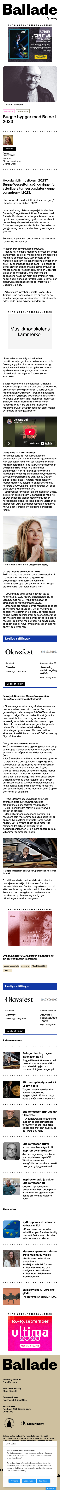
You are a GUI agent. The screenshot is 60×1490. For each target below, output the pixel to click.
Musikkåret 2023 (39, 966)
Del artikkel (9, 149)
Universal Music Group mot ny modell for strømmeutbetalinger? (26, 698)
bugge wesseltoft (11, 966)
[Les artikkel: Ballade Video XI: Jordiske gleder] (30, 1295)
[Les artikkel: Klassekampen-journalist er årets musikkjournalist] (30, 1263)
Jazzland (25, 966)
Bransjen (23, 111)
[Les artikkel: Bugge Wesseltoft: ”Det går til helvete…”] (30, 1120)
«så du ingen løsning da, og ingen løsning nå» (28, 598)
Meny (54, 18)
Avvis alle (14, 1481)
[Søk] (48, 18)
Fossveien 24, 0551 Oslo (15, 1400)
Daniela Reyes (37, 292)
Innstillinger (50, 1488)
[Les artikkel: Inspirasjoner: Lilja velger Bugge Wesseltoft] (30, 1188)
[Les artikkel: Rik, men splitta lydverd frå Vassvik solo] (30, 1089)
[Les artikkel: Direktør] (20, 662)
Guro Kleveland (10, 1382)
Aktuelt (8, 111)
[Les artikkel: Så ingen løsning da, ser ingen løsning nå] (30, 1060)
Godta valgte (28, 1481)
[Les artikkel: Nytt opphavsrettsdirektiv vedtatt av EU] (30, 1229)
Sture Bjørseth (10, 1391)
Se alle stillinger (15, 683)
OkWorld (7, 970)
